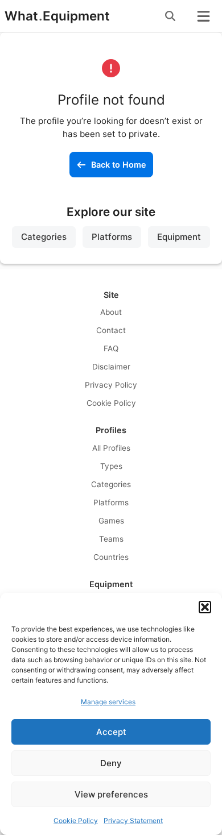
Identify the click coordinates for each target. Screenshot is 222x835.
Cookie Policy (76, 820)
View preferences (111, 794)
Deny (111, 763)
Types (111, 466)
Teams (111, 538)
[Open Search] (170, 16)
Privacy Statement (133, 820)
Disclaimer (111, 366)
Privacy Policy (111, 384)
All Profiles (111, 447)
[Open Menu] (203, 16)
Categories (44, 236)
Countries (111, 557)
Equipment (179, 236)
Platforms (112, 236)
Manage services (108, 701)
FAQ (111, 348)
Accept (111, 731)
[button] (205, 607)
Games (111, 520)
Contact (111, 330)
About (111, 312)
